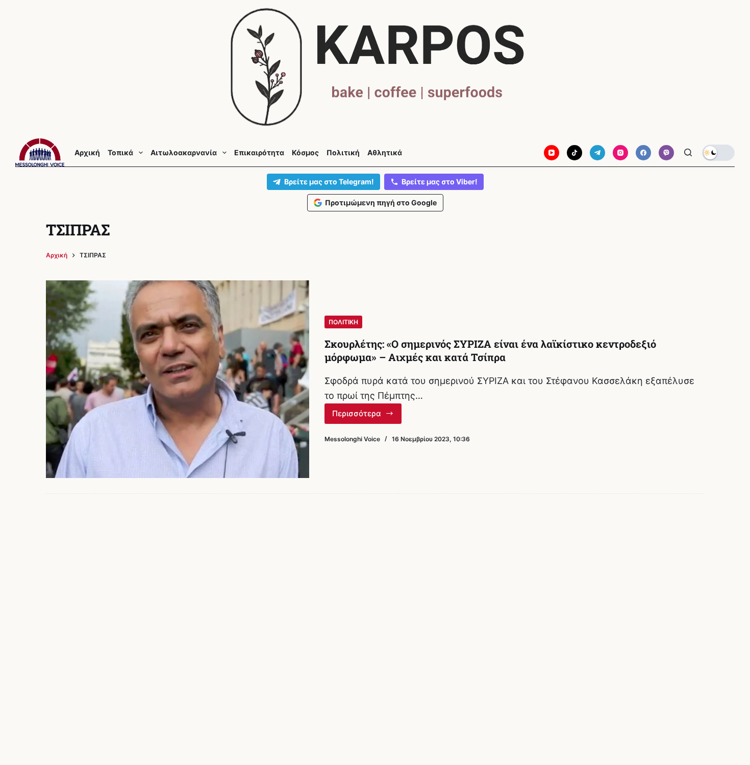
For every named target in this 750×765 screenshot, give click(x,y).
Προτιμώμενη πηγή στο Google (381, 202)
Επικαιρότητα (259, 153)
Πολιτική (343, 153)
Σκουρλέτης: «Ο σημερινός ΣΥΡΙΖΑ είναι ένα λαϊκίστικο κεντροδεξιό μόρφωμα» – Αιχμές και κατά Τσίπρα (490, 350)
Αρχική (87, 153)
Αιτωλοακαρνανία (184, 153)
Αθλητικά (384, 153)
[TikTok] (574, 152)
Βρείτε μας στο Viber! (440, 181)
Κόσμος (305, 153)
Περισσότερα (367, 416)
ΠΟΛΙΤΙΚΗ (343, 322)
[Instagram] (620, 152)
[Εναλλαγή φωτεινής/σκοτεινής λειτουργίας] (718, 153)
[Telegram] (597, 152)
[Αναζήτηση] (688, 152)
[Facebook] (643, 152)
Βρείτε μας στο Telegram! (329, 181)
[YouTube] (551, 152)
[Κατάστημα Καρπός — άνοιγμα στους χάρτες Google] (375, 67)
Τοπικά (120, 153)
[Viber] (666, 152)
